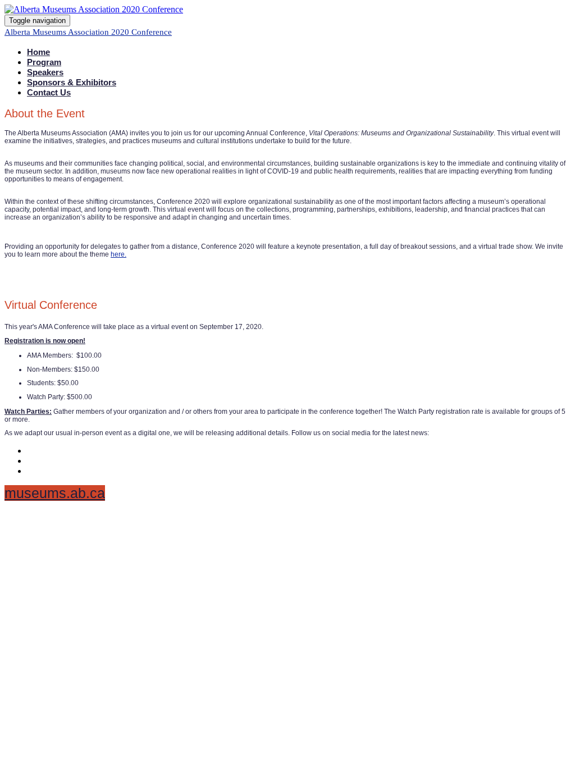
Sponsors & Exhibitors (71, 82)
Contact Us (49, 92)
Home (38, 52)
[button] (54, 493)
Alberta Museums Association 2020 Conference (88, 32)
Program (44, 62)
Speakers (45, 72)
